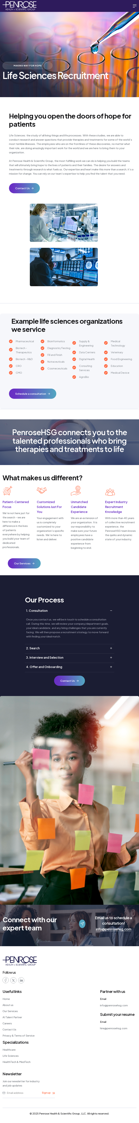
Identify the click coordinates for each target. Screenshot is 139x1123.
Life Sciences (11, 1055)
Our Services (10, 1011)
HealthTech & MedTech (17, 1061)
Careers (7, 1023)
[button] (134, 6)
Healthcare (9, 1049)
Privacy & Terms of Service (19, 1035)
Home (6, 998)
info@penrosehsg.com (113, 929)
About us (8, 1004)
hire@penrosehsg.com (113, 1028)
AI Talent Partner (12, 1017)
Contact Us (9, 1029)
